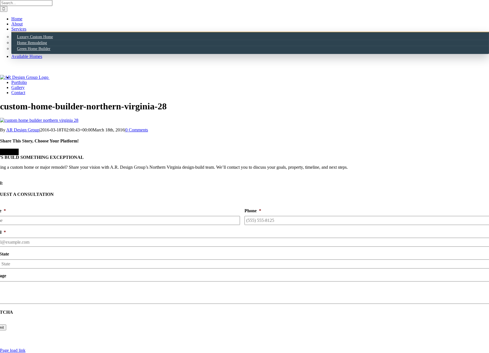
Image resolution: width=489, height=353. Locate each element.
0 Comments (136, 129)
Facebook (210, 345)
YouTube (279, 345)
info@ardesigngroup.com (27, 183)
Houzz (258, 345)
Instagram (235, 345)
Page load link (12, 350)
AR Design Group (22, 129)
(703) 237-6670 (15, 178)
